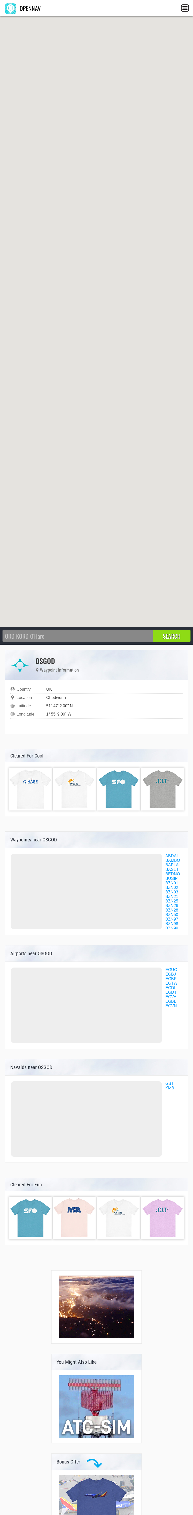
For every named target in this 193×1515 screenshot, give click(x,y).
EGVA (170, 997)
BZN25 (171, 901)
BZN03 (171, 892)
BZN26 (171, 905)
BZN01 (171, 883)
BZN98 (171, 924)
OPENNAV (29, 8)
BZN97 (171, 919)
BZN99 (171, 928)
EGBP (171, 979)
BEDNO (172, 874)
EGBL (170, 1001)
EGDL (170, 988)
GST (169, 1083)
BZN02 (171, 887)
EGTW (171, 983)
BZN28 (171, 910)
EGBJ (170, 974)
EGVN (171, 1006)
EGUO (171, 970)
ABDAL (172, 856)
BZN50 (171, 915)
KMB (169, 1088)
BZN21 (171, 896)
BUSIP (171, 878)
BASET (172, 869)
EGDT (171, 992)
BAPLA (172, 865)
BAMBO (172, 860)
